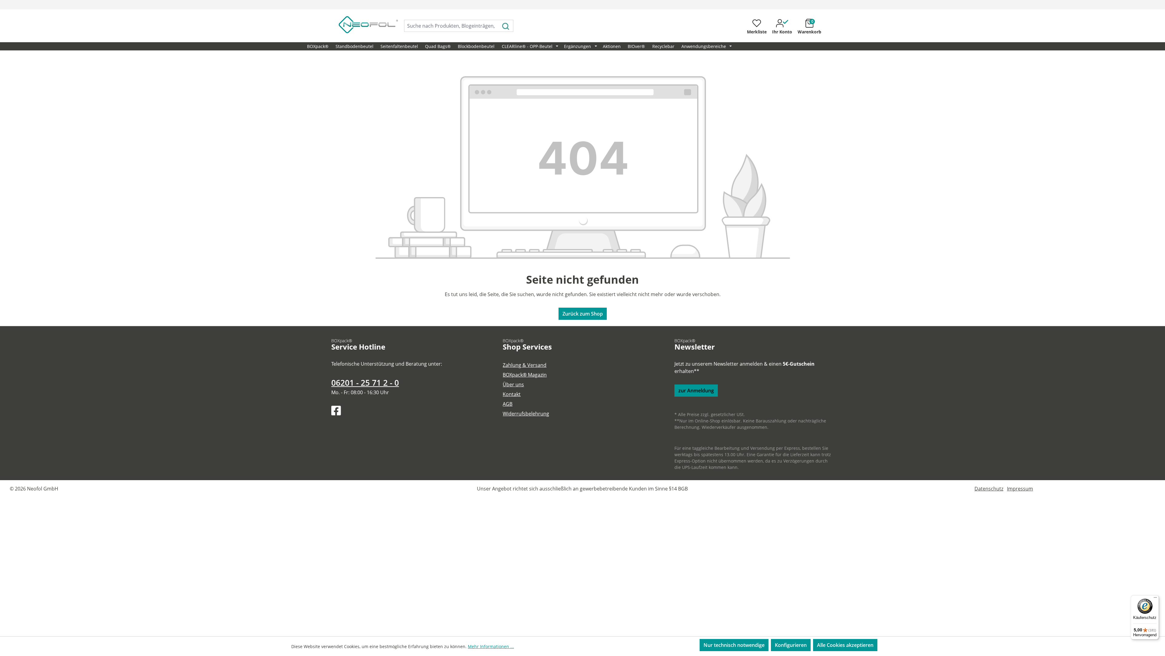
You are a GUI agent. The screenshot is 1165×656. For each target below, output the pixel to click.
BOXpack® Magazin (525, 374)
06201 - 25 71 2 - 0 (365, 383)
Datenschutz (988, 488)
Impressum (1020, 488)
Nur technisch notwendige (734, 645)
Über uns (513, 384)
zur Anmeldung (696, 390)
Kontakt (512, 394)
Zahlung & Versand (524, 365)
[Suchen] (505, 26)
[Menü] (1155, 599)
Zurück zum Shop (582, 313)
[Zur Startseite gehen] (361, 24)
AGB (507, 404)
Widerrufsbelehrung (526, 413)
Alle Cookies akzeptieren (845, 645)
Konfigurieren (791, 645)
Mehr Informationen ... (491, 646)
